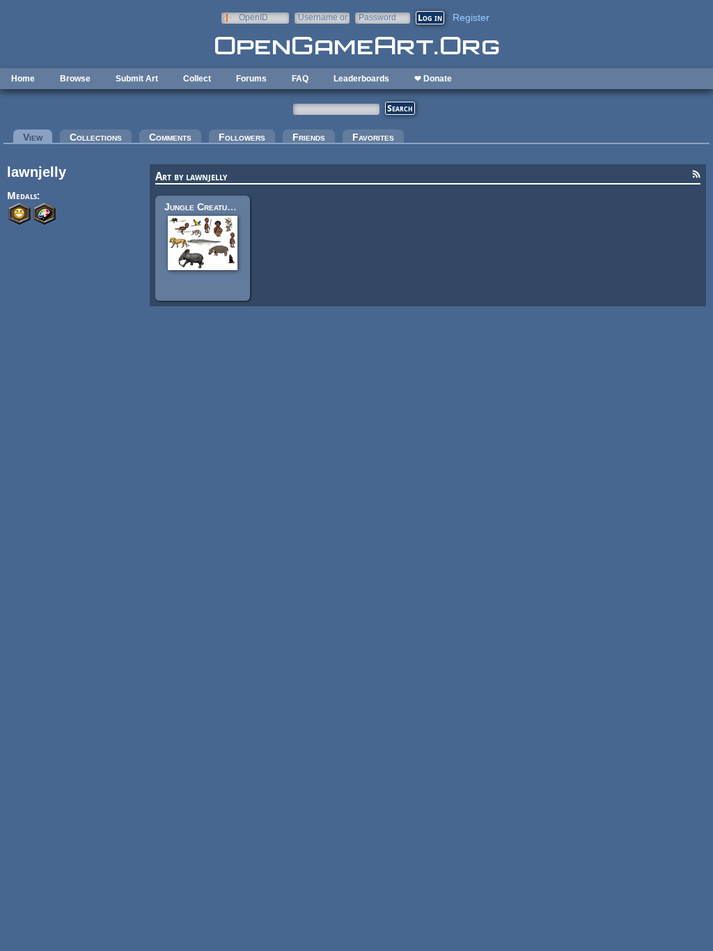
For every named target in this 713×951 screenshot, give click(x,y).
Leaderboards (361, 79)
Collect (197, 79)
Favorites (373, 137)
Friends (308, 137)
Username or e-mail (322, 17)
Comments (170, 137)
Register (471, 17)
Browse (75, 79)
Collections (96, 137)
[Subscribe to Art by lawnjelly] (696, 176)
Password (377, 17)
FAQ (300, 79)
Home (23, 79)
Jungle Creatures (203, 206)
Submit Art (137, 79)
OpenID (253, 17)
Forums (251, 79)
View (37, 137)
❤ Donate (433, 79)
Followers (242, 137)
